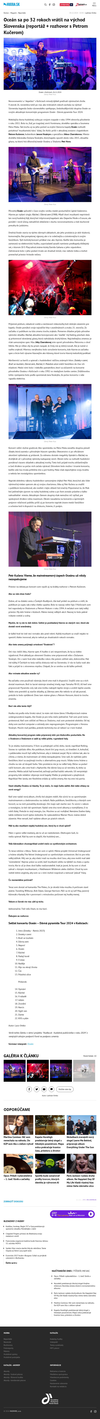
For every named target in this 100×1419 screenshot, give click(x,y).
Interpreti (54, 1342)
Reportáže (22, 13)
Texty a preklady (56, 1345)
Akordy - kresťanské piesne (15, 1380)
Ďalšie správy (11, 1263)
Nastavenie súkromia (58, 1383)
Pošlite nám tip (65, 1089)
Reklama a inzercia (57, 1371)
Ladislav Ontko (90, 13)
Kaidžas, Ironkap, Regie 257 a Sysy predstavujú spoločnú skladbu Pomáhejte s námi (25, 1227)
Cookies (53, 1380)
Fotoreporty (8, 1348)
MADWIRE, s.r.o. (15, 1411)
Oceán (30, 1044)
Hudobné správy (10, 1354)
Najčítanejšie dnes (62, 1271)
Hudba (7, 1333)
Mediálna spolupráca (59, 1374)
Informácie (55, 1365)
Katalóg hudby (56, 1339)
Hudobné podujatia (12, 1357)
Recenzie (7, 1342)
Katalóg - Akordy (12, 1365)
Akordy (6, 1371)
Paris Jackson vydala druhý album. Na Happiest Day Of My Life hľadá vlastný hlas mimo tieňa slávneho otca (75, 1295)
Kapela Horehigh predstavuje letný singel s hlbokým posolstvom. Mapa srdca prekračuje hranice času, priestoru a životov (72, 1312)
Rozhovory (8, 1345)
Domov (6, 13)
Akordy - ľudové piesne (13, 1374)
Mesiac (86, 1271)
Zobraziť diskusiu (13, 1201)
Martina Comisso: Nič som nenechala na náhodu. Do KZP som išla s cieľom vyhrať (74, 1304)
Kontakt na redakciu (58, 1386)
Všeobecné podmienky (59, 1377)
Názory (6, 1351)
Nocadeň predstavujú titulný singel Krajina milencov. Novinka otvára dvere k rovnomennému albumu (74, 1285)
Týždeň (77, 1271)
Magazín (13, 13)
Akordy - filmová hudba (13, 1377)
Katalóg (54, 1333)
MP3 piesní (54, 1348)
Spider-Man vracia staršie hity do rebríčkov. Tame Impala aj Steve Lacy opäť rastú (26, 1249)
